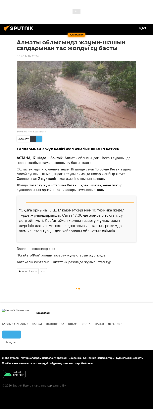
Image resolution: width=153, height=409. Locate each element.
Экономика (55, 324)
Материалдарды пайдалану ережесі (44, 358)
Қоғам (72, 324)
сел (43, 271)
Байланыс (75, 358)
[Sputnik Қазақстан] (19, 31)
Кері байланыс (84, 363)
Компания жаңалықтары (99, 358)
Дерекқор (115, 324)
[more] (132, 238)
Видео (99, 324)
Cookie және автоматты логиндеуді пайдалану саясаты (37, 363)
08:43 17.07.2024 (28, 56)
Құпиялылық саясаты (129, 358)
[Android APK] (14, 374)
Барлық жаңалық (15, 324)
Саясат (37, 324)
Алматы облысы (28, 271)
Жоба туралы (10, 358)
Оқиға (85, 324)
